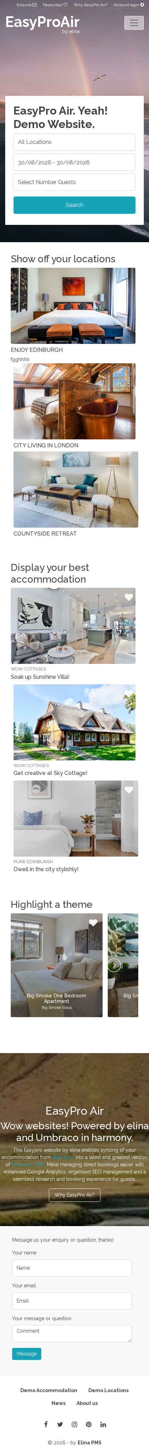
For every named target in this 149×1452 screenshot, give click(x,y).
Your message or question (41, 1318)
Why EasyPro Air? (90, 4)
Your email (24, 1285)
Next (114, 965)
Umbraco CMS (27, 1164)
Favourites (53, 4)
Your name (24, 1252)
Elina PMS (90, 1442)
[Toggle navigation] (134, 23)
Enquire (25, 4)
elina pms (63, 1157)
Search (75, 205)
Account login (127, 4)
